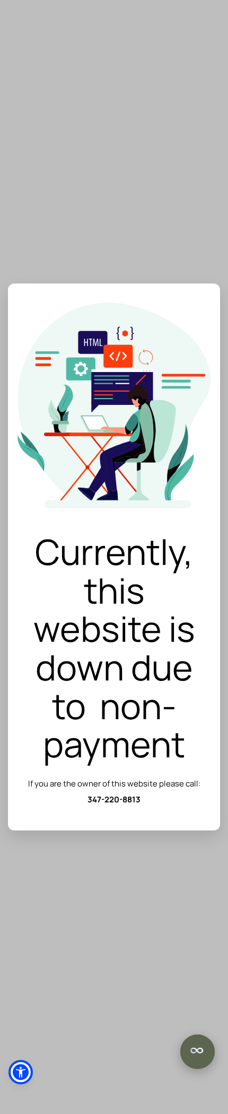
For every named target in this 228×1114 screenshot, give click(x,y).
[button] (21, 1072)
